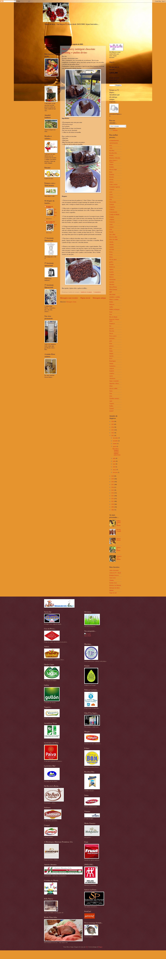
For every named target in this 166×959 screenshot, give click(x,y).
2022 (112, 433)
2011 (112, 501)
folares (111, 257)
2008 (112, 510)
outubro (115, 443)
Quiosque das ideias (114, 588)
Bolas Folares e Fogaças (113, 161)
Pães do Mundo (113, 317)
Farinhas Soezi (113, 583)
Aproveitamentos (113, 143)
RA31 (110, 358)
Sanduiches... (112, 366)
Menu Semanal (113, 289)
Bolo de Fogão (113, 169)
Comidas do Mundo (114, 214)
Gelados (111, 264)
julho (114, 458)
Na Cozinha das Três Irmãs (50, 222)
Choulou (111, 580)
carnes (111, 194)
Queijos (111, 353)
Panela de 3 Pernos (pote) (114, 320)
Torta (110, 393)
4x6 (87, 947)
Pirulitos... (55, 225)
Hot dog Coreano (119, 530)
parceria (111, 328)
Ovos (110, 314)
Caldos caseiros (113, 184)
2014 (112, 493)
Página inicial (85, 298)
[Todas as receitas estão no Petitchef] (89, 918)
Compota (111, 217)
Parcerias (111, 331)
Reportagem (112, 361)
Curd (110, 229)
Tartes (111, 391)
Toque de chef (113, 593)
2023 (112, 430)
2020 (112, 476)
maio (114, 464)
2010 (112, 504)
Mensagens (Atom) (71, 302)
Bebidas (111, 155)
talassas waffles (113, 388)
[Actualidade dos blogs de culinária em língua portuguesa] (50, 894)
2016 (112, 487)
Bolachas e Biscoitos (114, 158)
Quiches (111, 356)
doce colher (112, 234)
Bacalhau (111, 150)
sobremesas (112, 378)
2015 (112, 490)
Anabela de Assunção (49, 45)
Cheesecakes (112, 202)
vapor (110, 401)
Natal (110, 312)
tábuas (111, 386)
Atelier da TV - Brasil (115, 573)
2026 (112, 421)
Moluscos (111, 304)
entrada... (111, 242)
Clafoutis (111, 204)
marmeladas (112, 279)
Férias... (111, 252)
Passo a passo (112, 336)
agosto (115, 446)
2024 (112, 427)
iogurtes (111, 269)
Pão (110, 326)
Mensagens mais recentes (69, 298)
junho (114, 461)
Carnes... (111, 197)
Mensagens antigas (99, 298)
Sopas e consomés (114, 381)
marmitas (111, 282)
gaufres (111, 262)
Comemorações (113, 212)
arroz (110, 145)
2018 (112, 481)
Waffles (111, 406)
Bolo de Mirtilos (119, 539)
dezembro (115, 438)
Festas (111, 254)
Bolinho (111, 164)
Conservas (112, 222)
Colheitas (111, 209)
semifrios (111, 373)
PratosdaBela (49, 48)
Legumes (111, 274)
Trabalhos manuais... (114, 398)
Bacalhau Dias (113, 153)
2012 (112, 498)
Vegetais (111, 403)
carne (110, 192)
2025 (112, 424)
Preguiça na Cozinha (49, 207)
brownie (111, 179)
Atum (110, 148)
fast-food (111, 249)
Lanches (111, 272)
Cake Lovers (112, 578)
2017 (112, 484)
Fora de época (113, 259)
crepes (111, 224)
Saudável (111, 371)
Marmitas (111, 284)
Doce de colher (113, 237)
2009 (112, 507)
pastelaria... (112, 338)
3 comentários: (97, 292)
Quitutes (111, 590)
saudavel (111, 368)
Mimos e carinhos (114, 299)
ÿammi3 (111, 411)
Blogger (100, 947)
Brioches (111, 177)
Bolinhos (111, 167)
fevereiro (115, 472)
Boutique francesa (114, 575)
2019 (112, 479)
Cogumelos (112, 207)
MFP (110, 292)
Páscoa (111, 333)
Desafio (111, 232)
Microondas (112, 294)
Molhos (111, 302)
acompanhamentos (114, 140)
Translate (115, 130)
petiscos (111, 346)
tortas (110, 396)
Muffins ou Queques (114, 309)
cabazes (111, 182)
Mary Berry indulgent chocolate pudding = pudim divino (78, 50)
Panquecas (112, 323)
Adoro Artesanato (114, 570)
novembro (115, 441)
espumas (111, 247)
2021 (112, 435)
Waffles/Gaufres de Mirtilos (119, 523)
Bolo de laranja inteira (55, 213)
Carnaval (111, 189)
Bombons (111, 174)
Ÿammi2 (111, 408)
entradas (111, 244)
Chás (110, 199)
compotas (111, 219)
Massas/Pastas (113, 287)
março (114, 469)
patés (110, 341)
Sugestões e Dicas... (114, 383)
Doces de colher (113, 239)
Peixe (110, 343)
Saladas (111, 363)
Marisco (111, 277)
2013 (112, 496)
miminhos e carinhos (114, 297)
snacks (111, 376)
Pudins (111, 351)
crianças (111, 227)
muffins (111, 307)
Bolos (110, 172)
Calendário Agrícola (114, 187)
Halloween (112, 267)
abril (114, 467)
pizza (110, 348)
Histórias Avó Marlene (115, 585)
